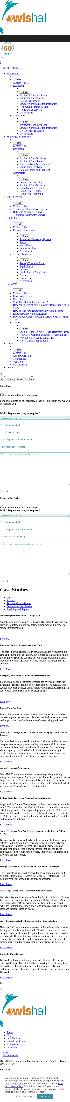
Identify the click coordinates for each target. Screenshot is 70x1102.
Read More (6, 639)
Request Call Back (25, 379)
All (8, 597)
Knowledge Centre (16, 1041)
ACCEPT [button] (45, 1096)
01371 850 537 (10, 1055)
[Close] (1, 393)
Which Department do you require (20, 413)
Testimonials (13, 1044)
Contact (4, 1052)
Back (18, 79)
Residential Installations (19, 603)
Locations (12, 1047)
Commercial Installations (19, 606)
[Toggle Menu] (66, 38)
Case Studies (13, 1038)
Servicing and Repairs (18, 609)
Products (11, 600)
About (10, 1032)
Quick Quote (7, 379)
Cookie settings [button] (24, 1096)
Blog (9, 1035)
